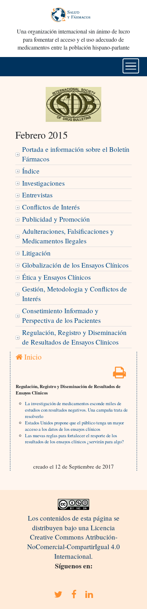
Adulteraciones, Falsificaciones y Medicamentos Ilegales (68, 236)
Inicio (31, 357)
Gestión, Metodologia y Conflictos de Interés (74, 293)
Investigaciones (43, 183)
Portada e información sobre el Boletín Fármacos (76, 154)
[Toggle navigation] (130, 65)
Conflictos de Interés (51, 206)
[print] (119, 374)
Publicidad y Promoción (56, 219)
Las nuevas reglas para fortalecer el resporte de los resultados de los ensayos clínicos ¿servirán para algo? (74, 438)
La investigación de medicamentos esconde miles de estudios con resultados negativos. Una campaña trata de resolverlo (76, 409)
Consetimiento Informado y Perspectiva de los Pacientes (61, 315)
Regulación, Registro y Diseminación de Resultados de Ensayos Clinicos (74, 337)
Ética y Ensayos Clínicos (56, 277)
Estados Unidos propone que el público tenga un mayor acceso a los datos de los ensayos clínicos (74, 425)
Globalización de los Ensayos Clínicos (75, 264)
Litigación (36, 252)
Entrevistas (37, 194)
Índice (31, 170)
